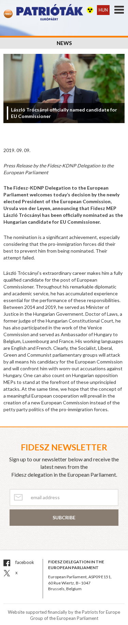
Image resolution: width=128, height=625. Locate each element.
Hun (103, 10)
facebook (24, 562)
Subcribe (64, 517)
